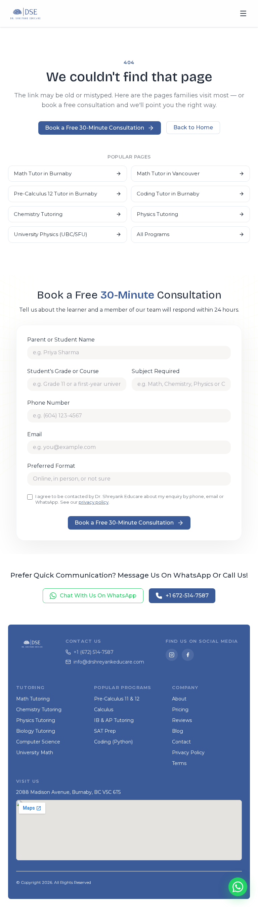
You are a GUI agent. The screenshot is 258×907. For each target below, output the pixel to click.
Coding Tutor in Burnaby (168, 193)
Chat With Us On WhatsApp (98, 595)
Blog (177, 731)
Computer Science (38, 742)
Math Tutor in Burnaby (43, 173)
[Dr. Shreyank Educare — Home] (25, 13)
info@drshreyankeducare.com (109, 662)
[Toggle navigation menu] (243, 13)
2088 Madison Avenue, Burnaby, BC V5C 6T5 (68, 792)
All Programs (153, 234)
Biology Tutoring (35, 731)
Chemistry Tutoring (38, 214)
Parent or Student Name (61, 339)
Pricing (180, 710)
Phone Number (48, 403)
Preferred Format (51, 466)
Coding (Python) (113, 742)
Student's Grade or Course (63, 371)
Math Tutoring (33, 699)
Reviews (182, 720)
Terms (179, 763)
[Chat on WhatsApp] (237, 886)
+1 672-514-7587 (187, 595)
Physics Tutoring (157, 214)
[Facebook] (188, 655)
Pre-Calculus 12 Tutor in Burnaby (55, 193)
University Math (34, 753)
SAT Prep (105, 731)
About (179, 699)
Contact (181, 742)
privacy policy (94, 502)
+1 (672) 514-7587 (94, 652)
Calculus (103, 710)
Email (34, 434)
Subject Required (156, 371)
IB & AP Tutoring (114, 720)
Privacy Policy (188, 753)
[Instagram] (172, 655)
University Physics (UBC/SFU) (50, 234)
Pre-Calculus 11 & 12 (116, 699)
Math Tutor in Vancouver (168, 173)
